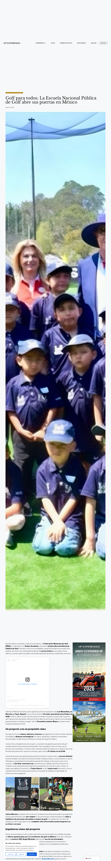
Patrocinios (81, 43)
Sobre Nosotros (66, 43)
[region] (21, 849)
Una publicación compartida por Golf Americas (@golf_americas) (27, 705)
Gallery (94, 43)
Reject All (21, 854)
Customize (10, 854)
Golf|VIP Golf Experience (15, 92)
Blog (53, 43)
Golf (7, 92)
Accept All (31, 854)
